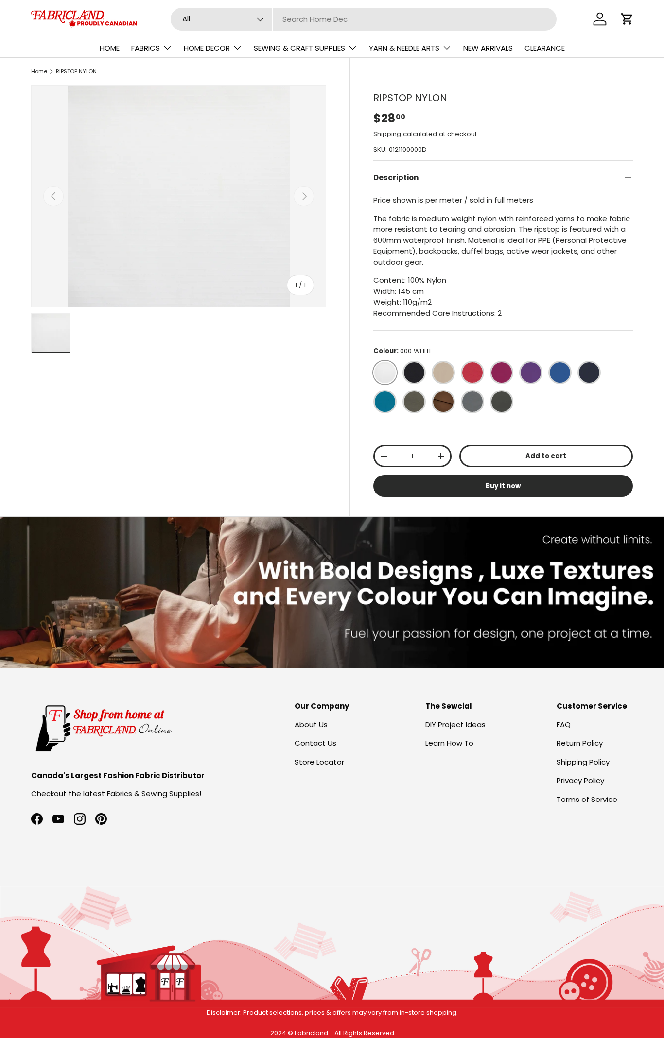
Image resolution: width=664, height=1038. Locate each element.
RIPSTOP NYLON (76, 71)
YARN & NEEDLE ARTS (404, 48)
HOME (110, 48)
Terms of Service (587, 799)
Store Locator (319, 762)
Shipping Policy (583, 762)
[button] (627, 19)
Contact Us (315, 743)
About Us (311, 724)
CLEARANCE (544, 48)
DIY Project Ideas (455, 724)
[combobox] (364, 19)
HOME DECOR (207, 48)
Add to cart (545, 455)
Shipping (387, 133)
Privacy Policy (580, 780)
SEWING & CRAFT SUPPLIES (299, 48)
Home (39, 71)
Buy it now (503, 486)
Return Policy (580, 743)
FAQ (564, 724)
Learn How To (449, 743)
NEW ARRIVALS (488, 48)
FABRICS (145, 48)
